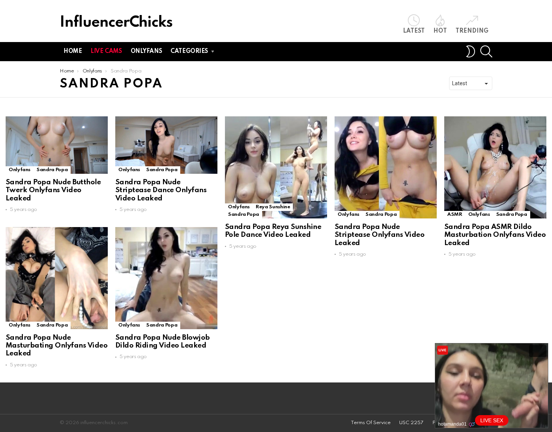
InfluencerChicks (116, 22)
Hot (440, 31)
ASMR (454, 214)
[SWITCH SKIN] (471, 51)
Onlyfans (146, 51)
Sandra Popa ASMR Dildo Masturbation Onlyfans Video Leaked (495, 235)
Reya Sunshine (273, 207)
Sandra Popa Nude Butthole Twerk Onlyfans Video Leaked (53, 190)
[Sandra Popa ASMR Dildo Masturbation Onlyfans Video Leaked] (495, 167)
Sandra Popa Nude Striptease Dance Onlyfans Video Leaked (161, 190)
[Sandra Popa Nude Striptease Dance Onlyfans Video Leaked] (166, 145)
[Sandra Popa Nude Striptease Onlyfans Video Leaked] (386, 167)
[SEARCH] (486, 51)
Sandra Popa (52, 169)
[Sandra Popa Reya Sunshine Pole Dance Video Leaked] (276, 167)
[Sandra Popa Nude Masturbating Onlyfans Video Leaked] (57, 278)
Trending (472, 31)
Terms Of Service (371, 422)
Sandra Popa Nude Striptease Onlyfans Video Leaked (379, 235)
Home (72, 51)
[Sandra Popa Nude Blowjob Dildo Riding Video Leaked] (166, 278)
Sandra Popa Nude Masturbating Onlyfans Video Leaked (56, 345)
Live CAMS (106, 51)
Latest (414, 31)
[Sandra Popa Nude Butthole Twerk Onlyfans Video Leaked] (57, 145)
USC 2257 (411, 422)
